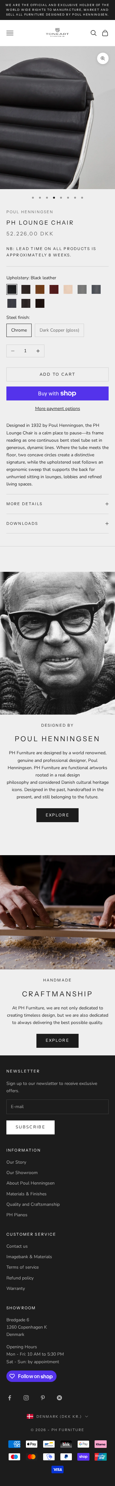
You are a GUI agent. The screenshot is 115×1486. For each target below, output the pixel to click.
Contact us (17, 1246)
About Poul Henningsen (30, 1183)
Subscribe (30, 1127)
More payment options (57, 409)
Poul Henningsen (29, 211)
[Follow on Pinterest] (43, 1398)
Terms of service (22, 1267)
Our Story (16, 1162)
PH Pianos (16, 1215)
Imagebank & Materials (29, 1257)
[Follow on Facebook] (9, 1398)
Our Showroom (22, 1173)
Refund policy (20, 1278)
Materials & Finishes (26, 1194)
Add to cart (58, 374)
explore (57, 815)
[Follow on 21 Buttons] (59, 1398)
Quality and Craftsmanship (33, 1204)
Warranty (15, 1288)
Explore (57, 1040)
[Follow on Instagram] (26, 1398)
